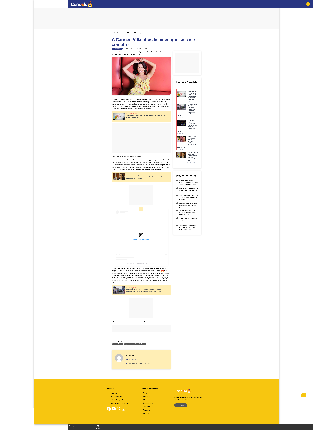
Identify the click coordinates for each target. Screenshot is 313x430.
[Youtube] (114, 409)
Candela (114, 33)
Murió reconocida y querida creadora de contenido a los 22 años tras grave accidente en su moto (188, 182)
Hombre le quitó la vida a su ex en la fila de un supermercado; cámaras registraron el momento (188, 190)
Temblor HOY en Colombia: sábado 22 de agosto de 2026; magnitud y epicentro (188, 205)
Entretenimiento (121, 33)
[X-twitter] (119, 409)
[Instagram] (123, 409)
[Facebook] (109, 409)
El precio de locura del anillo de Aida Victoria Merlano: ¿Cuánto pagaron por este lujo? (188, 197)
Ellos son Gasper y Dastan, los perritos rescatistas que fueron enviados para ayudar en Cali (187, 212)
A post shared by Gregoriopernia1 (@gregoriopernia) (141, 263)
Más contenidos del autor (139, 363)
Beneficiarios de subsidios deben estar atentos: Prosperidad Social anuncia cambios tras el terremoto (188, 227)
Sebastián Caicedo (140, 344)
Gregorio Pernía (128, 344)
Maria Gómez (131, 49)
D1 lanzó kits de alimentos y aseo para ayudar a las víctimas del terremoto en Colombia (188, 220)
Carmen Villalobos (125, 52)
